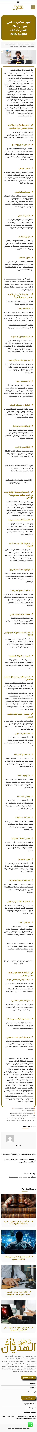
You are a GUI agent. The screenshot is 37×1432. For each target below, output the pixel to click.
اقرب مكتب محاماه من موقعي (26, 1118)
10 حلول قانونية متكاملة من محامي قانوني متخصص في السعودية (19, 1160)
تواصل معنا (32, 1392)
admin (18, 1145)
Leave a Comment (18, 1108)
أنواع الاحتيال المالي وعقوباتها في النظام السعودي (17, 1258)
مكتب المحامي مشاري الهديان (21, 1094)
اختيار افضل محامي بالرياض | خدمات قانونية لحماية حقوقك (18, 1293)
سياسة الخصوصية (30, 1404)
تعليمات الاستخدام (30, 1412)
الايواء (16, 480)
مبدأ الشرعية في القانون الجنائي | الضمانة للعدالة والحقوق (16, 1222)
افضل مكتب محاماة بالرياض (25, 1113)
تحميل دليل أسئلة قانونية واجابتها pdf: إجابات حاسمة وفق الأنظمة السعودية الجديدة (19, 1417)
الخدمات (33, 1388)
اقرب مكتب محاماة (16, 1115)
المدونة (16, 963)
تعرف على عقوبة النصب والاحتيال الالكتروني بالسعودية (16, 1328)
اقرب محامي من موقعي (28, 1115)
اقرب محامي (14, 1113)
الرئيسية (33, 1383)
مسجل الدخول (22, 1177)
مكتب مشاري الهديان (12, 1120)
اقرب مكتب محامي (12, 1118)
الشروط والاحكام (30, 1408)
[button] (33, 7)
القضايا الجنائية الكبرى (28, 1110)
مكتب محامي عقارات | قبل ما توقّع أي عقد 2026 (19, 1154)
